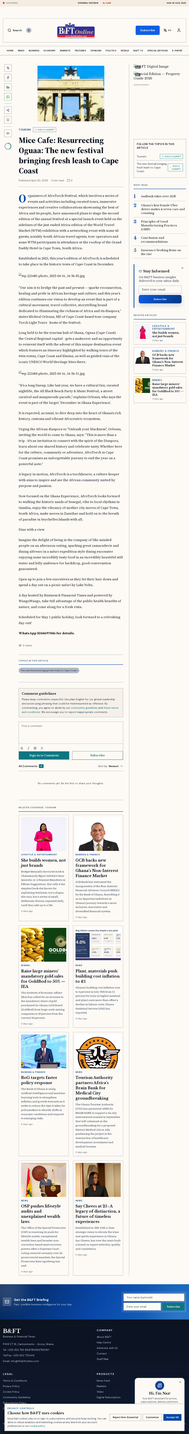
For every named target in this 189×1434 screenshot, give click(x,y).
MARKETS (65, 50)
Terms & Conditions (15, 1380)
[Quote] (35, 748)
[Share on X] (8, 68)
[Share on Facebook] (8, 77)
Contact (102, 1353)
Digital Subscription (109, 1397)
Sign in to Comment (44, 755)
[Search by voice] (28, 30)
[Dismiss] (182, 267)
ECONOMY (49, 50)
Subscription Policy (14, 1402)
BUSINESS (34, 50)
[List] (42, 748)
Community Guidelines (17, 1397)
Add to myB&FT (46, 129)
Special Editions (157, 50)
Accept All (172, 1417)
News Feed (103, 1380)
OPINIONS (95, 50)
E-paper (177, 50)
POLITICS (111, 50)
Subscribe (147, 30)
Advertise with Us (107, 1348)
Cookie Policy (11, 1391)
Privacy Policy (11, 1386)
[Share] (8, 110)
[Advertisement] (160, 110)
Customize (152, 1417)
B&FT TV (138, 50)
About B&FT (104, 1337)
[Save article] (8, 120)
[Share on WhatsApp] (8, 96)
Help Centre (104, 1342)
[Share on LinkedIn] (8, 87)
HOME (10, 50)
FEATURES (80, 50)
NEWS (21, 50)
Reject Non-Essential (125, 1417)
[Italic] (28, 748)
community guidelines (84, 707)
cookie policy (37, 1426)
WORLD (125, 50)
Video (100, 1391)
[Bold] (22, 748)
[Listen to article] (8, 133)
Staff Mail (102, 1359)
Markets (101, 1386)
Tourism (25, 129)
